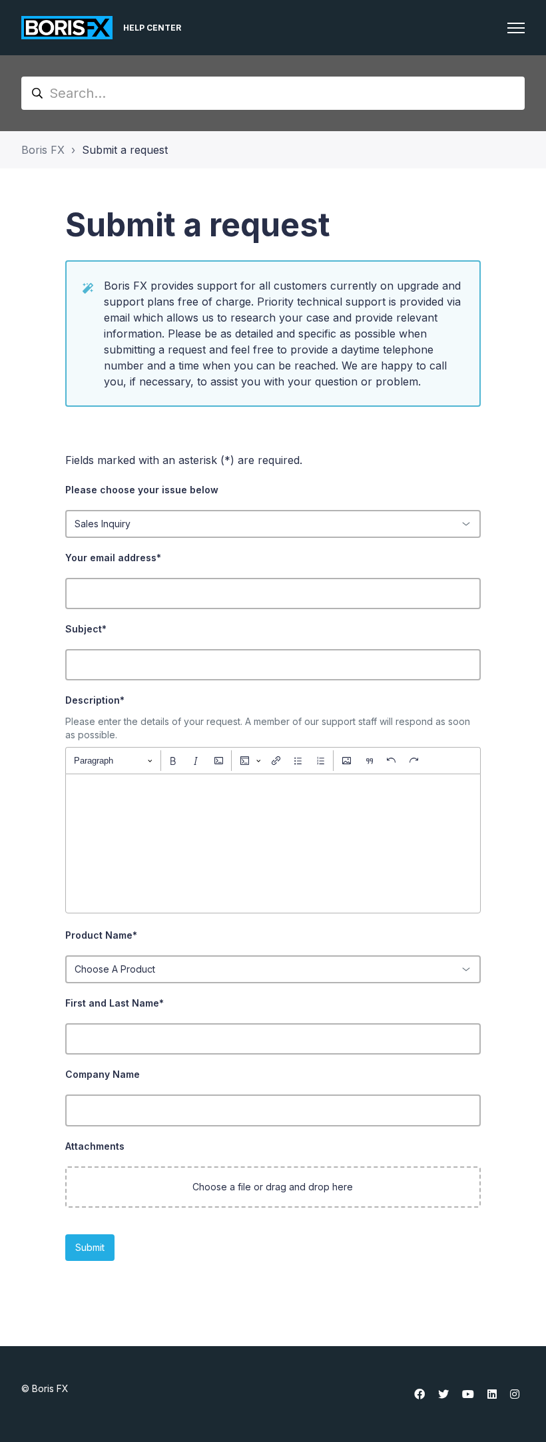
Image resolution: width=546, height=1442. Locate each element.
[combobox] (273, 524)
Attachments (95, 1146)
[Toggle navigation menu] (516, 28)
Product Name (101, 935)
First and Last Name (114, 1003)
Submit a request (125, 149)
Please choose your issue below (141, 489)
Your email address (113, 557)
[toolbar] (273, 760)
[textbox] (273, 843)
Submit (90, 1247)
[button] (273, 1187)
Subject (86, 628)
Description (95, 700)
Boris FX (43, 149)
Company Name (102, 1074)
